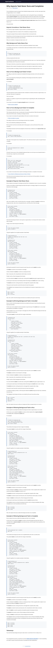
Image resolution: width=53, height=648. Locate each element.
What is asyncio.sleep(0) (13, 104)
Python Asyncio (15, 8)
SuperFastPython (9, 1)
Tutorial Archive (18, 1)
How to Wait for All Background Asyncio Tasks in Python (19, 174)
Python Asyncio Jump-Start (32, 638)
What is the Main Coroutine (13, 118)
